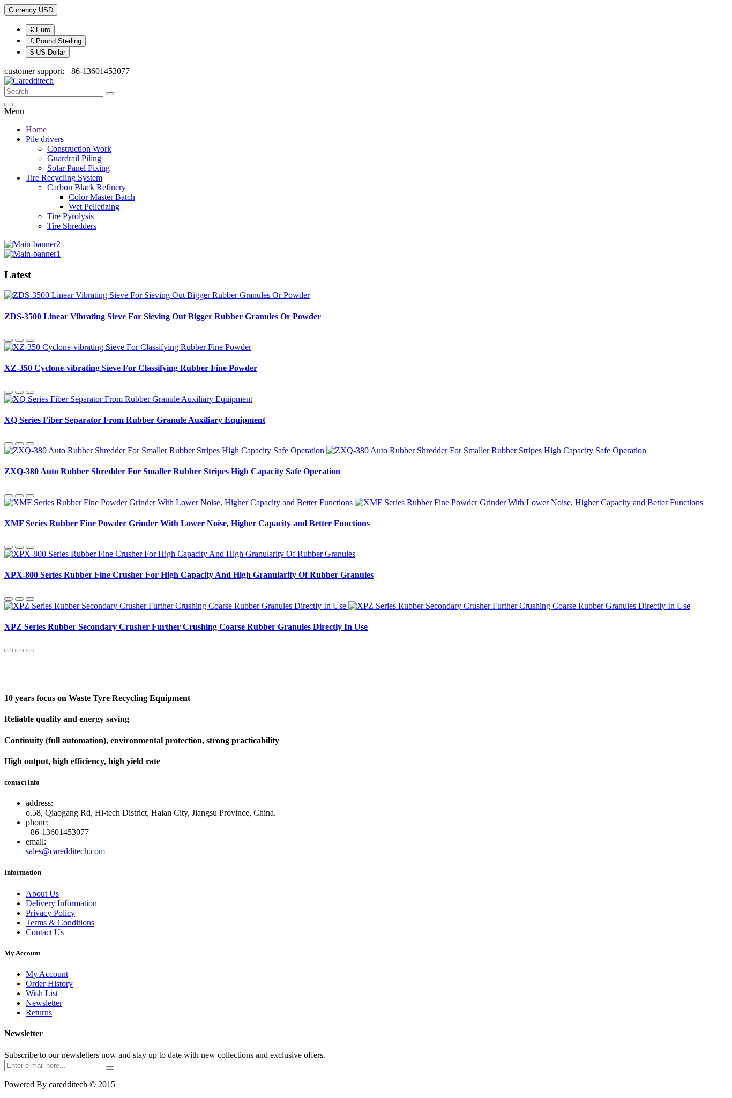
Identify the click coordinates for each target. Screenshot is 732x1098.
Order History (49, 983)
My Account (47, 974)
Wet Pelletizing (94, 206)
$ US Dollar (47, 52)
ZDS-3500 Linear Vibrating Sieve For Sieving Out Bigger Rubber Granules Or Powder (162, 316)
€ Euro (40, 30)
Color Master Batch (102, 196)
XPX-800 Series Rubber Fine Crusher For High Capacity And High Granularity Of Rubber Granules (189, 574)
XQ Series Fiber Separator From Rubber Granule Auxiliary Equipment (134, 419)
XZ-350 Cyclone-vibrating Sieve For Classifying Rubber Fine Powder (130, 367)
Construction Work (79, 148)
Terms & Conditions (60, 922)
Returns (39, 1012)
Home (36, 129)
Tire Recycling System (64, 177)
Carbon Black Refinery (86, 187)
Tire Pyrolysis (70, 216)
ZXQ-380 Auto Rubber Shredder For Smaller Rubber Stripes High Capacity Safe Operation (172, 471)
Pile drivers (45, 139)
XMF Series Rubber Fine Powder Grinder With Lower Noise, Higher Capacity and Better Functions (187, 523)
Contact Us (45, 932)
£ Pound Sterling (55, 41)
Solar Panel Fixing (78, 168)
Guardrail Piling (74, 158)
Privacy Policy (50, 912)
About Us (42, 893)
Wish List (42, 993)
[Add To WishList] (19, 340)
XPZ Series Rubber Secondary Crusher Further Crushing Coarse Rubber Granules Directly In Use (186, 626)
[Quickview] (8, 340)
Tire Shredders (71, 225)
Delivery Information (61, 903)
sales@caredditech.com (65, 851)
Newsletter (44, 1002)
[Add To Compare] (30, 340)
